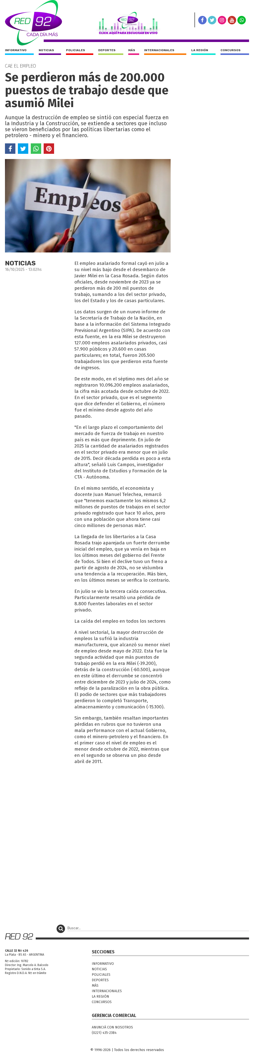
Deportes (107, 50)
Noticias (46, 50)
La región (199, 50)
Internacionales (159, 50)
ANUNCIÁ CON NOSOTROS (112, 1027)
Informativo (16, 50)
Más (131, 50)
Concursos (231, 50)
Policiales (75, 50)
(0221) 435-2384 (104, 1033)
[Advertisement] (88, 804)
